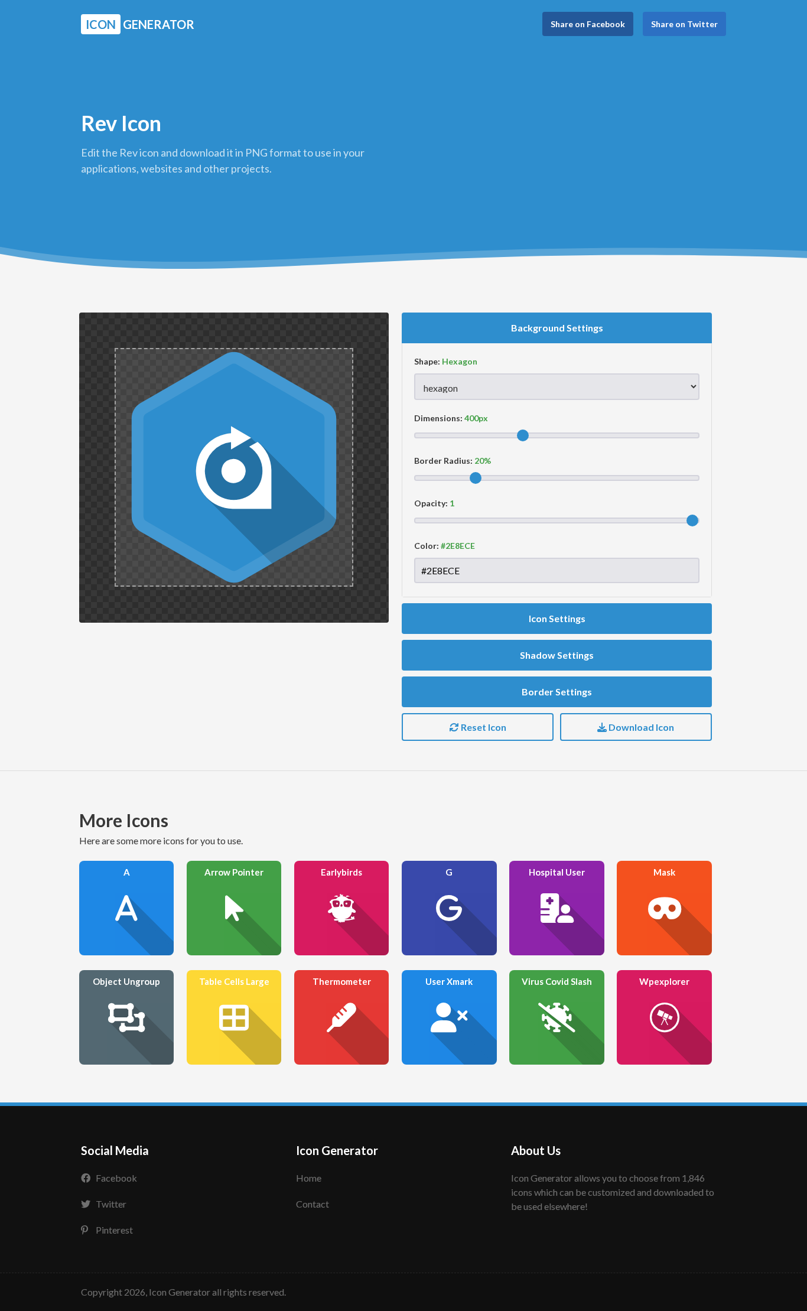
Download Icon (640, 727)
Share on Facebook (588, 24)
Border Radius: (443, 461)
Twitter (111, 1203)
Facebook (116, 1177)
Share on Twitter (684, 24)
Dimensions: (438, 418)
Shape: (427, 361)
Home (308, 1177)
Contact (312, 1203)
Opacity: (431, 503)
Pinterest (114, 1229)
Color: (426, 546)
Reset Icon (482, 727)
